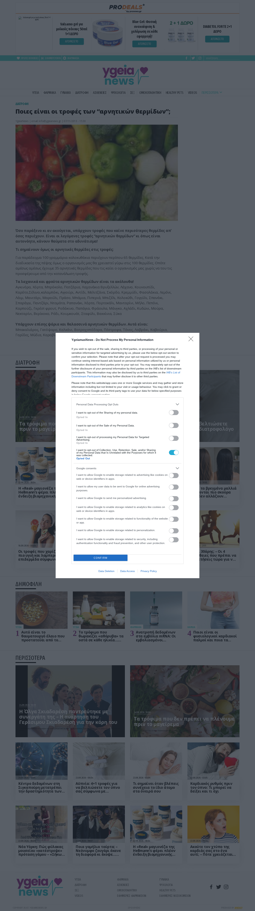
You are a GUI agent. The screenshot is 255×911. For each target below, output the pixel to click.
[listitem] (127, 404)
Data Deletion (106, 571)
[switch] (174, 412)
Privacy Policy (149, 571)
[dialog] (127, 455)
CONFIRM (101, 558)
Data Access (127, 571)
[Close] (192, 340)
